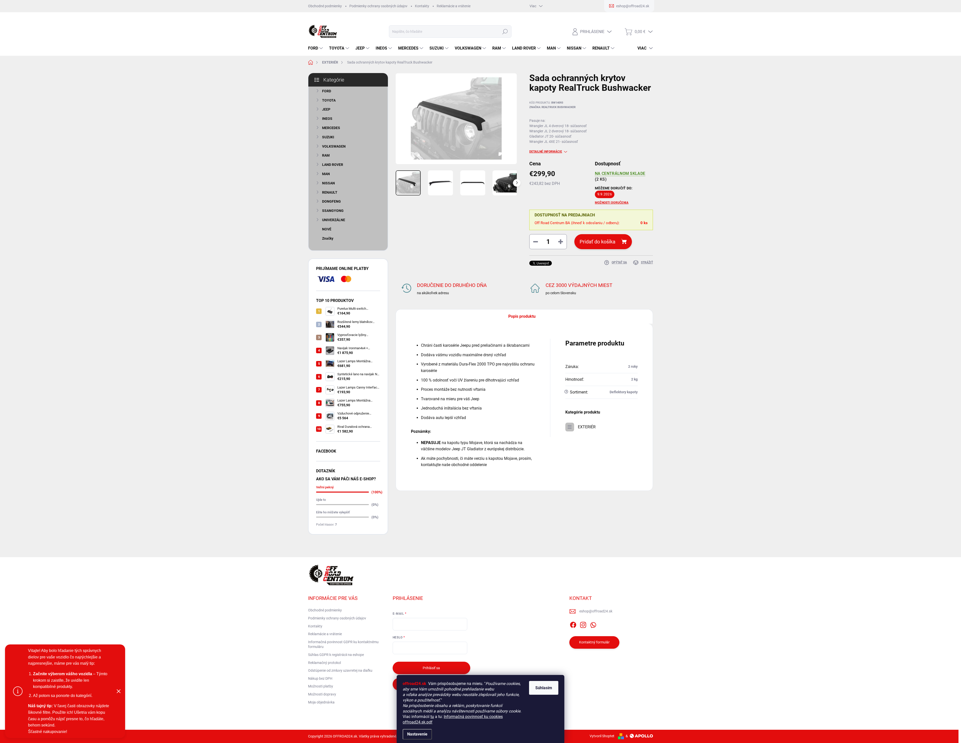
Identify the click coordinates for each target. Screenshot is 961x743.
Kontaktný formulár (594, 642)
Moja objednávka (321, 702)
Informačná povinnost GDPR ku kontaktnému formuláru (343, 644)
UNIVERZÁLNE (333, 220)
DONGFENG (331, 201)
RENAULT (329, 192)
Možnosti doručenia (611, 202)
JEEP (326, 109)
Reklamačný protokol (324, 663)
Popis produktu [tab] (522, 316)
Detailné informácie (545, 151)
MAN (326, 174)
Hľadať (505, 32)
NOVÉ (326, 229)
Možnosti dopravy (322, 694)
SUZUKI (328, 137)
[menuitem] (316, 48)
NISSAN (328, 183)
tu (432, 716)
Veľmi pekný (325, 487)
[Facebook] (573, 624)
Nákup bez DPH (320, 678)
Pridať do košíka (597, 242)
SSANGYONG (333, 211)
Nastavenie (417, 734)
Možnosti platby (320, 686)
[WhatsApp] (593, 624)
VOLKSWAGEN (334, 146)
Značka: (552, 107)
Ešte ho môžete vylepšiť (333, 512)
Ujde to (321, 500)
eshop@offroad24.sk (595, 611)
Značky (327, 238)
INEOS (327, 119)
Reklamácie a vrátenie (453, 6)
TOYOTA (329, 100)
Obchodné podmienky (325, 6)
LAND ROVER (332, 165)
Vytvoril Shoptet (602, 736)
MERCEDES (331, 128)
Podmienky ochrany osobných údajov (378, 6)
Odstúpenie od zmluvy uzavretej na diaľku (340, 670)
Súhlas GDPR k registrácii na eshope (336, 655)
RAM (326, 155)
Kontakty (422, 6)
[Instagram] (583, 624)
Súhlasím (543, 687)
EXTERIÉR (587, 427)
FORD (326, 91)
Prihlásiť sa (431, 668)
